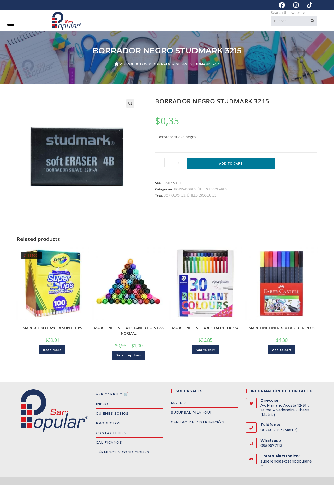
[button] (130, 103)
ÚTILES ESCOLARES (212, 189)
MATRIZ (178, 403)
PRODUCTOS (108, 423)
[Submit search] (312, 21)
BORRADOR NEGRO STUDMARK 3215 (185, 64)
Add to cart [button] (205, 350)
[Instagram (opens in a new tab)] (296, 5)
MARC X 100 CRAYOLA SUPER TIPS (52, 327)
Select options (128, 355)
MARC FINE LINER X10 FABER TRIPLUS (282, 327)
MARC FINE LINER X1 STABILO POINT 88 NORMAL (129, 330)
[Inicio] (116, 64)
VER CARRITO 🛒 (112, 394)
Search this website (288, 12)
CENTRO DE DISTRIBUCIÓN (197, 422)
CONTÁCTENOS (111, 433)
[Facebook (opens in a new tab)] (282, 5)
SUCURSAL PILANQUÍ (191, 412)
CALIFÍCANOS (109, 442)
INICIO (102, 404)
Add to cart (231, 163)
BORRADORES (185, 189)
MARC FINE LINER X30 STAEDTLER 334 (205, 327)
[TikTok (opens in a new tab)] (307, 5)
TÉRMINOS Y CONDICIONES (122, 452)
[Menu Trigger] (10, 25)
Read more (52, 350)
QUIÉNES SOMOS (112, 413)
